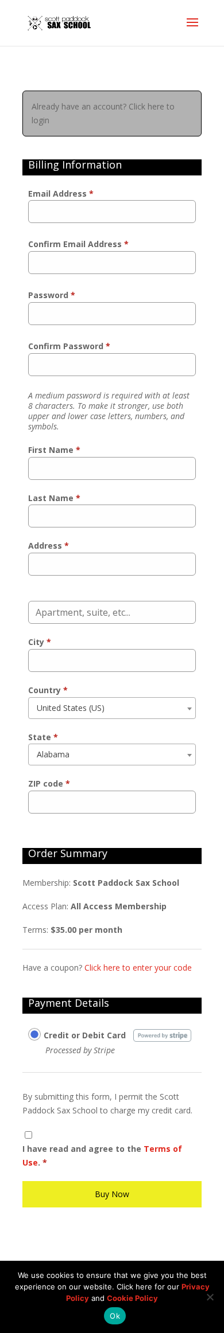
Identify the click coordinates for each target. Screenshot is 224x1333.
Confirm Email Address (78, 244)
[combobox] (112, 708)
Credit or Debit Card (85, 1035)
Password (51, 295)
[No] (209, 1297)
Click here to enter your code (138, 967)
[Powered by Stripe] (162, 1034)
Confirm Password (69, 346)
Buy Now (112, 1194)
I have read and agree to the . (102, 1155)
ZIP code (49, 783)
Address (48, 545)
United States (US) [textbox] (71, 707)
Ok (115, 1315)
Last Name (54, 497)
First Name (54, 449)
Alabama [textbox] (53, 754)
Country (48, 690)
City (39, 641)
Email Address (61, 193)
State (43, 737)
